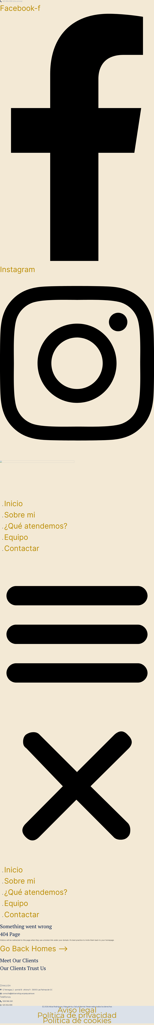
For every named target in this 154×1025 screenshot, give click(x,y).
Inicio (13, 503)
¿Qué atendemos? (35, 525)
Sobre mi (19, 514)
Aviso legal (77, 1009)
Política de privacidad (77, 1015)
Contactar (21, 548)
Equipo (16, 537)
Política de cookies (77, 1020)
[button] (77, 709)
